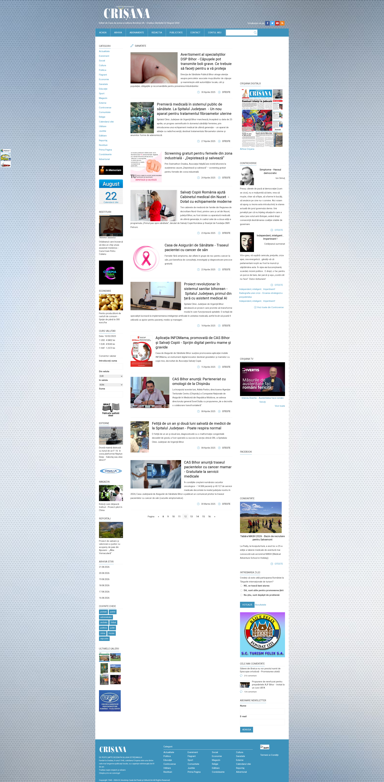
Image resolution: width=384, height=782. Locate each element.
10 (173, 516)
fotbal (113, 622)
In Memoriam (113, 170)
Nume (243, 705)
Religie (102, 117)
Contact (195, 32)
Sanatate (103, 84)
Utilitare (102, 126)
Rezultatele (260, 604)
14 (197, 516)
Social (102, 60)
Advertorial (104, 159)
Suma (102, 388)
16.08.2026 (104, 598)
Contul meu (214, 32)
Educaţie (103, 88)
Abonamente (137, 32)
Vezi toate (280, 406)
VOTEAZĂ (247, 604)
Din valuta (104, 371)
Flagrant (103, 74)
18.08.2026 (104, 585)
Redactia (157, 32)
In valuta (103, 380)
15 (203, 516)
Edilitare (103, 135)
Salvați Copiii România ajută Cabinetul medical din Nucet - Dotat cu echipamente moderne (206, 197)
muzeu (111, 633)
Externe (102, 103)
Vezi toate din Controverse (270, 307)
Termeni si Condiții (269, 755)
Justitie (102, 131)
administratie (106, 617)
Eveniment (104, 56)
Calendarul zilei (106, 121)
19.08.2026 (104, 579)
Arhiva (118, 32)
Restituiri (103, 145)
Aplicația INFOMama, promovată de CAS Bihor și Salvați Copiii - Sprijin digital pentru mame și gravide (193, 342)
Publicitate (176, 32)
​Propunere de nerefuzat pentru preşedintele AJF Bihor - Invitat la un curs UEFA (268, 684)
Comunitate (105, 112)
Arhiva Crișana (247, 149)
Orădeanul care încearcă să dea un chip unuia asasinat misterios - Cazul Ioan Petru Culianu (111, 247)
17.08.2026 (104, 591)
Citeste (226, 92)
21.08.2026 (104, 567)
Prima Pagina (105, 149)
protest (103, 612)
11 (179, 516)
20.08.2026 (104, 573)
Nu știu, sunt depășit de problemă (261, 595)
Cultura (102, 65)
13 (191, 516)
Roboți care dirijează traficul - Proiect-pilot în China (110, 507)
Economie (104, 79)
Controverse (105, 107)
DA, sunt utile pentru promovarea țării (264, 590)
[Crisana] (127, 13)
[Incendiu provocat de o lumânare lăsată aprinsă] (104, 679)
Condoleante (105, 154)
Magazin (103, 98)
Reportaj (103, 140)
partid (112, 612)
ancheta (103, 622)
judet (112, 628)
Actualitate (104, 51)
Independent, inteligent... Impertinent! (257, 289)
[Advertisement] (262, 332)
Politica (102, 70)
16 (209, 516)
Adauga (246, 729)
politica (103, 628)
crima (102, 633)
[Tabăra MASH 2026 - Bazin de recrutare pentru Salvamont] (115, 668)
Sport (101, 93)
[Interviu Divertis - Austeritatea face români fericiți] (262, 379)
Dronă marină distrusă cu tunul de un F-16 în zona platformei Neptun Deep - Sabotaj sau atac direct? (111, 453)
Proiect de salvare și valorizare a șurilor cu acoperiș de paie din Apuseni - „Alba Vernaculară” (109, 547)
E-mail (243, 716)
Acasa (102, 32)
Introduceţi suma (108, 360)
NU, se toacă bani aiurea (256, 585)
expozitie (104, 638)
